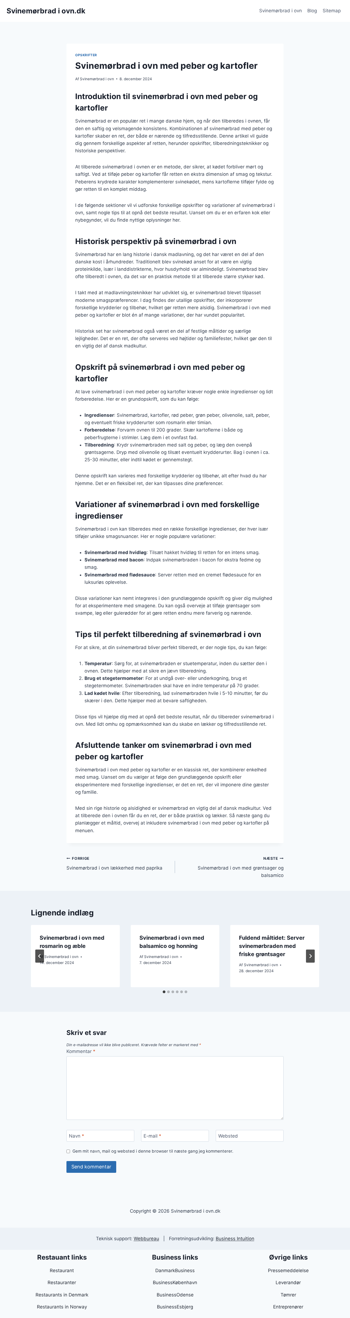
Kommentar (80, 1051)
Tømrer (288, 1295)
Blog (312, 10)
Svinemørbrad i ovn (280, 10)
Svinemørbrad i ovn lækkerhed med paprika (114, 863)
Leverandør (288, 1282)
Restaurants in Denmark (62, 1295)
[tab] (164, 991)
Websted (228, 1136)
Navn (76, 1136)
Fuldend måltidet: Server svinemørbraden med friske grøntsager (272, 946)
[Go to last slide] (39, 956)
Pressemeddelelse (288, 1270)
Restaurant (62, 1270)
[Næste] (310, 956)
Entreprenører (288, 1307)
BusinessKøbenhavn (175, 1282)
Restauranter (62, 1282)
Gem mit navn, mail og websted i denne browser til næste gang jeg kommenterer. (152, 1151)
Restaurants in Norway (62, 1307)
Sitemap (332, 10)
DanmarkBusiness (175, 1270)
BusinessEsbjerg (175, 1307)
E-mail (152, 1136)
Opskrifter (86, 55)
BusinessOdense (175, 1295)
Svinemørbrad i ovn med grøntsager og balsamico (241, 867)
